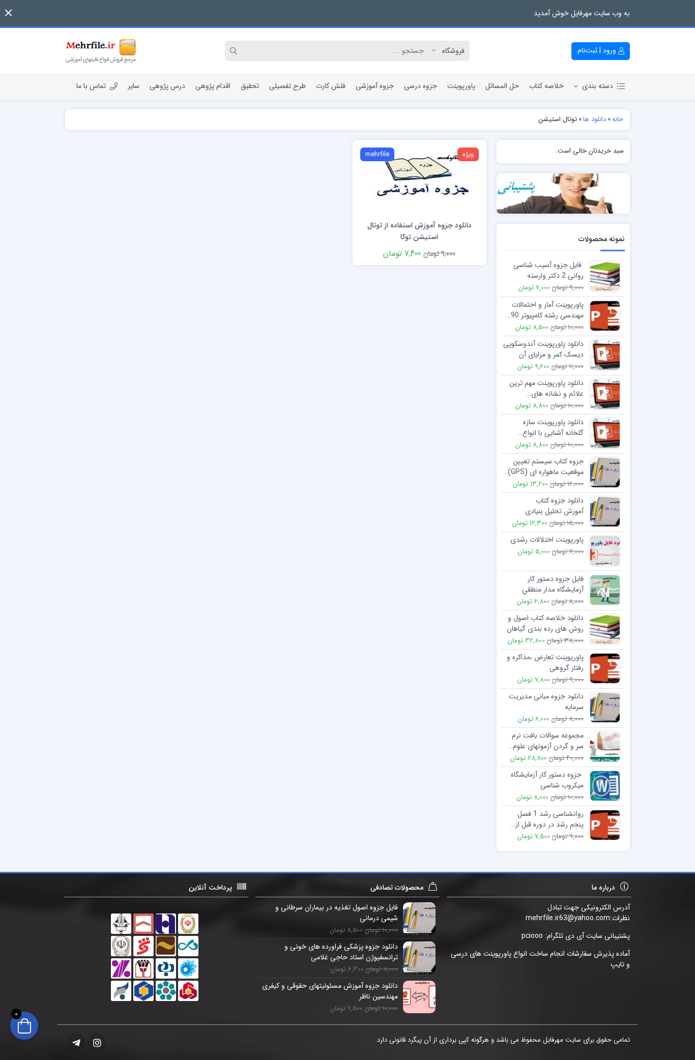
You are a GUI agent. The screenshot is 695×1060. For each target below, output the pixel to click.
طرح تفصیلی (287, 86)
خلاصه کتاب (546, 86)
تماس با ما (91, 86)
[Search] (235, 51)
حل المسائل (502, 86)
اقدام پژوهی (212, 86)
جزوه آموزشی (375, 86)
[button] (8, 13)
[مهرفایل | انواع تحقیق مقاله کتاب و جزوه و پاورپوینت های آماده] (100, 51)
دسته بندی (597, 86)
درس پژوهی (167, 86)
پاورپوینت (461, 86)
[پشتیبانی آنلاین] (563, 193)
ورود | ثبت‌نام (597, 50)
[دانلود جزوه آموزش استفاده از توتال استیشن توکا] (419, 179)
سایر (133, 86)
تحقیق (250, 86)
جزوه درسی (420, 86)
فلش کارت (330, 86)
